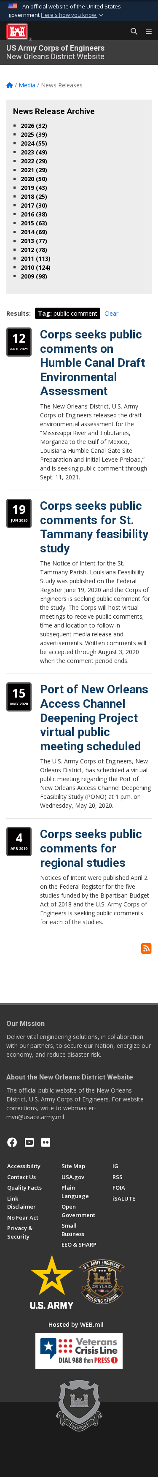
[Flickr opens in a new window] (45, 1142)
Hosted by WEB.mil (76, 1324)
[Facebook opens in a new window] (12, 1142)
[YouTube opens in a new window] (29, 1142)
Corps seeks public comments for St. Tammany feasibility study (94, 527)
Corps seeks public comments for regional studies (91, 848)
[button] (73, 15)
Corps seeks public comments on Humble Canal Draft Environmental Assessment (92, 362)
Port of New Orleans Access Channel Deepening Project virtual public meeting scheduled (94, 717)
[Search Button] (131, 31)
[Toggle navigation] (145, 31)
